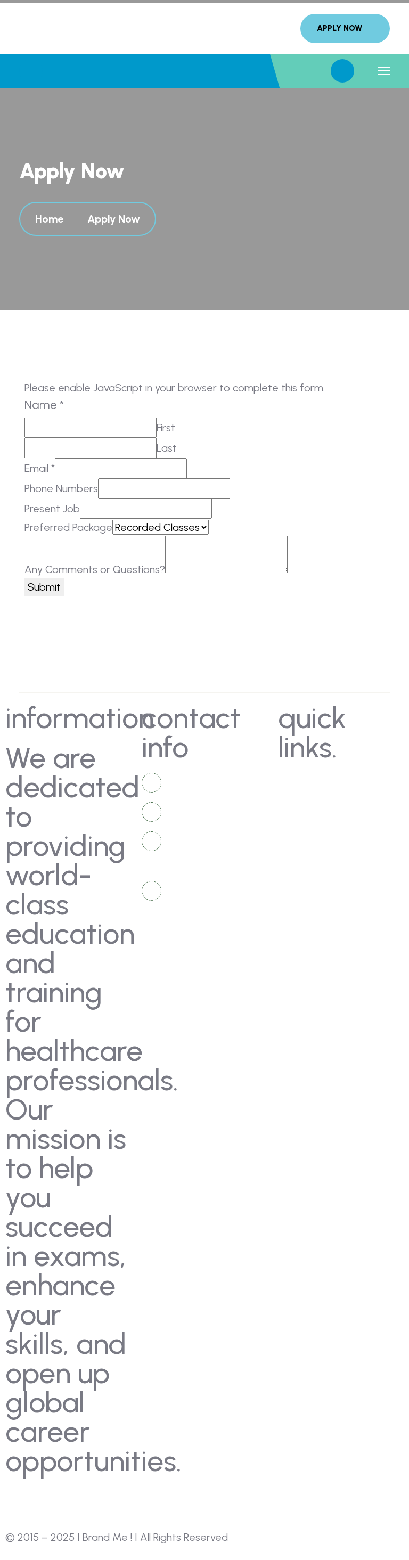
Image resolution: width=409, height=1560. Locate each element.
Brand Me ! (107, 1537)
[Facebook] (18, 1500)
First (166, 427)
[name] (345, 28)
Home (52, 219)
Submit (44, 587)
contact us (375, 782)
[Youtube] (77, 1500)
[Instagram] (106, 1500)
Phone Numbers (61, 488)
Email (39, 468)
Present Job (52, 508)
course (303, 821)
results (366, 821)
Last (167, 448)
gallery (303, 802)
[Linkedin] (48, 1500)
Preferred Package (68, 527)
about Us (307, 782)
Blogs (363, 802)
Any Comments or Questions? (94, 569)
